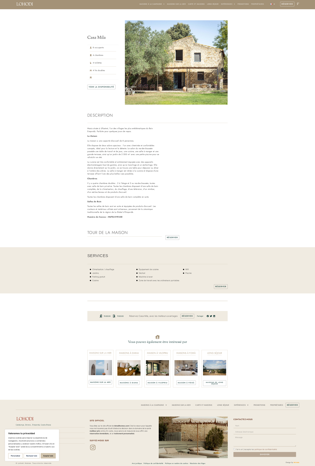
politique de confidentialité (266, 449)
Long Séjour (213, 4)
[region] (32, 445)
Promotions (243, 4)
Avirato (296, 462)
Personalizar (15, 456)
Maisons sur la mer (176, 4)
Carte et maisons (196, 4)
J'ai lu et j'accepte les (256, 449)
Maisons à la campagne (151, 4)
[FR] (273, 4)
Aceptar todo (48, 456)
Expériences (227, 4)
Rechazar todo (31, 456)
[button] (207, 316)
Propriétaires (257, 4)
